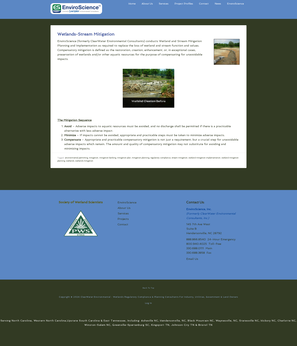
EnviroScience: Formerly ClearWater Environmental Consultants (76, 9)
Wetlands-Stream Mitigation (85, 34)
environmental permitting (76, 158)
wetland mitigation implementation (205, 158)
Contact (123, 224)
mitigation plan (124, 158)
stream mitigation (180, 158)
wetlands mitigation (84, 161)
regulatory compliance (160, 158)
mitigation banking (107, 158)
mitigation (93, 158)
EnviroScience (127, 202)
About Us (124, 208)
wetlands (70, 161)
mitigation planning (140, 158)
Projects (123, 219)
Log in (148, 303)
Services (123, 213)
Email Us (192, 259)
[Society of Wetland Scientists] (81, 224)
